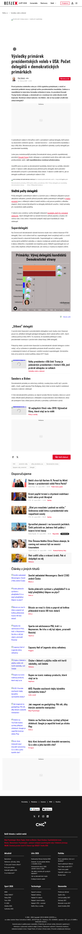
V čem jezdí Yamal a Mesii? (12, 864)
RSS (50, 802)
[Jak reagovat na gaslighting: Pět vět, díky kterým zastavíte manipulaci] (18, 708)
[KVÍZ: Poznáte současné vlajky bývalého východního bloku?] (18, 692)
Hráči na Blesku (31, 840)
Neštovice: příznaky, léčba (12, 862)
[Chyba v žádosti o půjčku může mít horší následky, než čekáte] (19, 664)
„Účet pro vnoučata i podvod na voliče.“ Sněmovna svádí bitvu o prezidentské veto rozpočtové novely (48, 510)
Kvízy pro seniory (9, 867)
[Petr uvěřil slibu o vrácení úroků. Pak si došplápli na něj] (19, 558)
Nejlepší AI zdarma (36, 897)
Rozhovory (44, 3)
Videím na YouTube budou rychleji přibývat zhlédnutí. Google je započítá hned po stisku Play (49, 723)
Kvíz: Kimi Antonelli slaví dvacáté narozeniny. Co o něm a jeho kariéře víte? (49, 743)
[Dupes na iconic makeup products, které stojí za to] (18, 678)
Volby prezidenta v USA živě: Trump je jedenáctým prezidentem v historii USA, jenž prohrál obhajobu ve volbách (49, 365)
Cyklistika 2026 (8, 909)
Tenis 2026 (7, 900)
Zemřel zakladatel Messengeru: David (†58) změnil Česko (48, 577)
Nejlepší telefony (36, 895)
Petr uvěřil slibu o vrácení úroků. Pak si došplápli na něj (47, 557)
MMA (6, 892)
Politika (61, 853)
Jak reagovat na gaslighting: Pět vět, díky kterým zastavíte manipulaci (48, 706)
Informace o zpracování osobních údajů (25, 926)
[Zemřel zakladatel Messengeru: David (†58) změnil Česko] (18, 578)
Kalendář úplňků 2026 (10, 870)
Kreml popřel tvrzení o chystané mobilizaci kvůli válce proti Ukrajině (48, 495)
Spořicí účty (61, 895)
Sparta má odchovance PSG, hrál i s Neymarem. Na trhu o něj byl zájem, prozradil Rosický (49, 629)
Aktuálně (7, 853)
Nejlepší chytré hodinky (38, 900)
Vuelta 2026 (44, 845)
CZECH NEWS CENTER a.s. (48, 917)
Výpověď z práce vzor (64, 872)
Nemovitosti (14, 843)
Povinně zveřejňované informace (61, 929)
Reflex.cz (5, 13)
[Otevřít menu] (76, 3)
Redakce (34, 802)
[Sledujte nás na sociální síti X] (34, 816)
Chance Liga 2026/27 (33, 845)
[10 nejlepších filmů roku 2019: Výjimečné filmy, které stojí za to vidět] (18, 411)
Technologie (36, 886)
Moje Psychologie (10, 840)
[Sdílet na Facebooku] (13, 457)
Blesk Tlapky (21, 840)
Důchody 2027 (62, 900)
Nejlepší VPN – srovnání (38, 903)
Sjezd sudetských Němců (65, 864)
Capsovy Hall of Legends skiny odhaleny (47, 647)
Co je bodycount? (9, 873)
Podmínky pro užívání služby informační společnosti (53, 924)
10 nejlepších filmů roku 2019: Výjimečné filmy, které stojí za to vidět (47, 410)
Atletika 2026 (8, 906)
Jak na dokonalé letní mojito (39, 876)
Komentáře (33, 3)
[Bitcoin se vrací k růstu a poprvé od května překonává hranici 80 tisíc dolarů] (18, 613)
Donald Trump (23, 157)
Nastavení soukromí (49, 926)
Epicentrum (7, 859)
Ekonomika (62, 886)
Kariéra (58, 802)
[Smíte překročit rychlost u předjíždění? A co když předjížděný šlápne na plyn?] (18, 594)
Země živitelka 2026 (64, 906)
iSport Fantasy (42, 840)
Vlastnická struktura (62, 926)
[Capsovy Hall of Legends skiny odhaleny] (18, 650)
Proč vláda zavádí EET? (65, 866)
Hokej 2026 (7, 897)
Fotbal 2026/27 (8, 895)
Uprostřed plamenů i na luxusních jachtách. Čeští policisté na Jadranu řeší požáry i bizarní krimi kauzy (49, 527)
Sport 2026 (8, 886)
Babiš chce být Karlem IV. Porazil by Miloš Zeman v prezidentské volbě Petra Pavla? (48, 482)
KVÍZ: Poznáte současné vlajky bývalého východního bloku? (46, 690)
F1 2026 (6, 903)
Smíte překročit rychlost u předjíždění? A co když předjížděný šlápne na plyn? (49, 590)
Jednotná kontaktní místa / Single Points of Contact (27, 929)
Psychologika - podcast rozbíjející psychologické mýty (36, 843)
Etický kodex (46, 929)
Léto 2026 (35, 853)
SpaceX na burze (36, 892)
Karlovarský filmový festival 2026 (40, 859)
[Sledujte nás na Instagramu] (43, 816)
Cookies (40, 926)
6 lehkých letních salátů (38, 879)
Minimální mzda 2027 (64, 903)
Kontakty (25, 802)
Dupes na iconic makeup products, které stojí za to (47, 677)
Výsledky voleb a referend (18, 13)
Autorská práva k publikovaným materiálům (24, 924)
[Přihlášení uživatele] (72, 3)
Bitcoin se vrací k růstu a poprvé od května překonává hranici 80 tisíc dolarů (48, 609)
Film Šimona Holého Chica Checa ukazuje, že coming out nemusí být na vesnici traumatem (48, 544)
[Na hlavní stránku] (10, 3)
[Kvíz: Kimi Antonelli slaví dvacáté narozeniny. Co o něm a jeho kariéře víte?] (18, 747)
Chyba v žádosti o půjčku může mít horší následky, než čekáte (47, 662)
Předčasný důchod (63, 892)
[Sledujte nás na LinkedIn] (47, 816)
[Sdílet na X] (17, 457)
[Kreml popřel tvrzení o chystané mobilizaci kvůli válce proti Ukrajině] (18, 496)
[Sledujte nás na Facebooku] (38, 816)
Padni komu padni (63, 869)
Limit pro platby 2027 (64, 897)
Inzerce (43, 802)
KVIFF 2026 (23, 3)
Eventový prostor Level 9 (17, 845)
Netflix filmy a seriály (37, 906)
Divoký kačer (62, 875)
